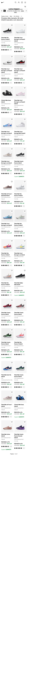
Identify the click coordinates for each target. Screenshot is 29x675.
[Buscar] (15, 2)
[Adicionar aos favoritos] (11, 25)
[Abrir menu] (25, 2)
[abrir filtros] (25, 6)
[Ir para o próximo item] (26, 10)
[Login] (18, 2)
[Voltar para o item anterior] (1, 10)
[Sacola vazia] (22, 2)
